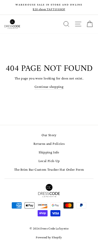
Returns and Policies (49, 144)
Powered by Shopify (49, 237)
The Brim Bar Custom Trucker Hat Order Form (49, 169)
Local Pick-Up (49, 161)
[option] (49, 7)
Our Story (49, 135)
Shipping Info (49, 152)
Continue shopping (49, 87)
